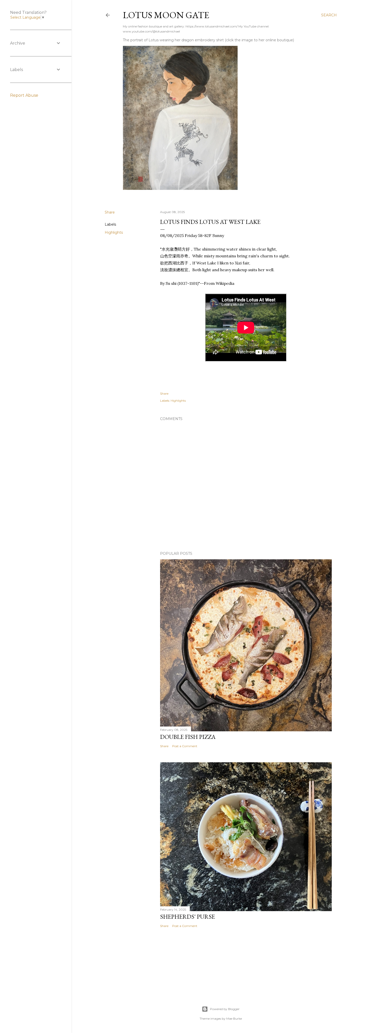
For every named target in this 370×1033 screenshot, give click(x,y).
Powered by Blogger (225, 1009)
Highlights (114, 232)
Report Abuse (24, 95)
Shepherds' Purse (187, 916)
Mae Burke (234, 1018)
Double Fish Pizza (187, 737)
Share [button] (110, 212)
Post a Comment (184, 746)
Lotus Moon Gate (166, 15)
